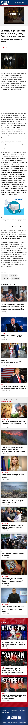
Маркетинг (13, 711)
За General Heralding (7, 713)
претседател (14, 275)
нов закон (5, 275)
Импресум (4, 711)
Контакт (22, 711)
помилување (5, 278)
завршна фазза (15, 278)
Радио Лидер (5, 2)
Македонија (4, 47)
